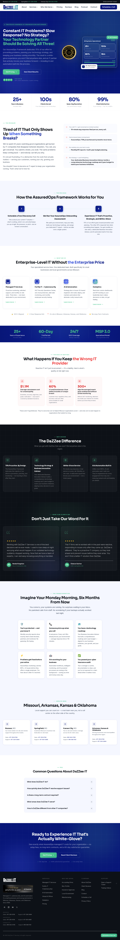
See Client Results (31, 72)
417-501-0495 (44, 739)
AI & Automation (47, 892)
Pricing (59, 7)
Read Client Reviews (69, 855)
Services (32, 7)
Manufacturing (66, 897)
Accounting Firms (67, 882)
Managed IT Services (49, 882)
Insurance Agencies (68, 890)
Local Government (68, 893)
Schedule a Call (108, 7)
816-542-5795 (52, 1)
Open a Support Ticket (106, 883)
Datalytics (45, 900)
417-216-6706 (12, 1)
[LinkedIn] (8, 907)
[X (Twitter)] (16, 907)
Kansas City (69, 728)
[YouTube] (12, 907)
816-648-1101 (72, 739)
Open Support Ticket (110, 1)
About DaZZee (86, 882)
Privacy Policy (86, 901)
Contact (93, 7)
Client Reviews (86, 886)
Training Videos (106, 888)
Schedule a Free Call (109, 935)
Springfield (40, 728)
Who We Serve (46, 7)
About (24, 7)
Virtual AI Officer (47, 896)
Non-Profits (65, 886)
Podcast (84, 7)
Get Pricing (10, 72)
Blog (76, 7)
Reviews (68, 7)
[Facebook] (4, 907)
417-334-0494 (15, 739)
